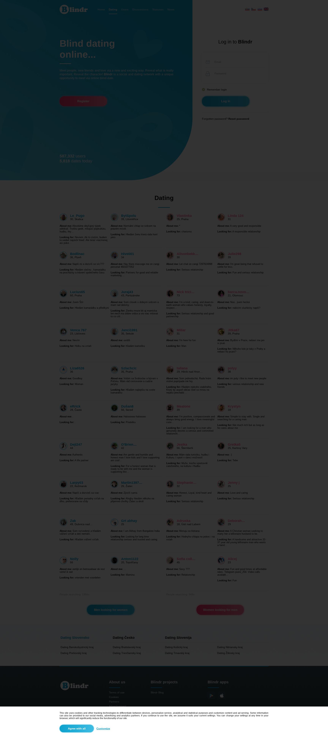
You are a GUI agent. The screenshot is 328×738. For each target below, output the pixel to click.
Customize (103, 728)
